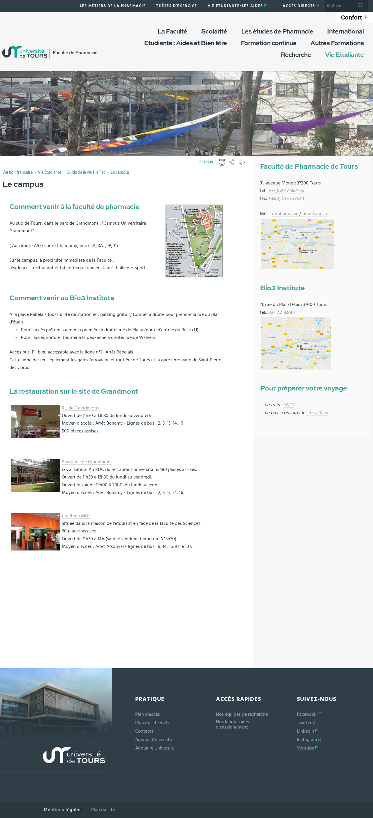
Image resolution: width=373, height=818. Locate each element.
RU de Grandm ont (80, 408)
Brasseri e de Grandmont (86, 462)
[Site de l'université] (52, 760)
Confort (354, 17)
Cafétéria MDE (76, 515)
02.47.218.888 (281, 312)
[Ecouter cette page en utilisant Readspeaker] (242, 164)
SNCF (289, 404)
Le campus (120, 172)
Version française (17, 172)
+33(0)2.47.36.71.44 (286, 198)
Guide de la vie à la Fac (85, 172)
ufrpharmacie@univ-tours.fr (299, 213)
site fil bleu (317, 412)
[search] (339, 6)
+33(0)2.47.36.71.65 (286, 190)
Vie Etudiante (49, 172)
